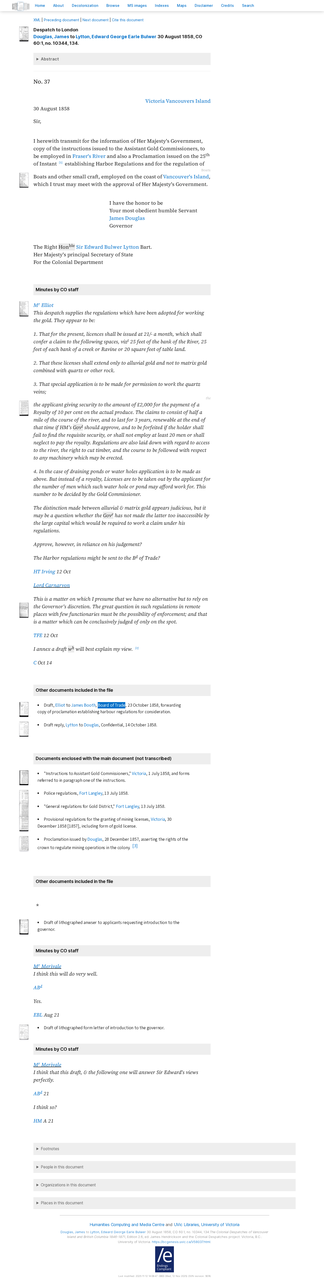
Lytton (72, 725)
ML (36, 20)
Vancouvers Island (188, 100)
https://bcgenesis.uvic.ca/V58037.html (181, 1242)
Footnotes (50, 1148)
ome (40, 5)
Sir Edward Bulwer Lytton (107, 246)
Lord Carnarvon (51, 585)
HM (37, 1120)
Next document (96, 20)
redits (227, 5)
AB (37, 987)
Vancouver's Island (186, 176)
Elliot (60, 705)
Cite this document (128, 20)
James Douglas (127, 218)
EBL (38, 1014)
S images (137, 5)
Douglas (91, 725)
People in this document (62, 1167)
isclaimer (204, 5)
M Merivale (47, 966)
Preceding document (61, 20)
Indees (162, 5)
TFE (37, 635)
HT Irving (44, 571)
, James (51, 36)
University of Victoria (220, 1224)
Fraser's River (89, 156)
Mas (182, 5)
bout (58, 5)
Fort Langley (90, 793)
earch (248, 5)
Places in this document (62, 1203)
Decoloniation (85, 5)
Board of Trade (111, 705)
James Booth (83, 705)
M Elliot (43, 305)
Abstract (50, 58)
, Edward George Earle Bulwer (116, 36)
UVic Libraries (186, 1224)
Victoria (155, 100)
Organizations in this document (68, 1185)
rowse (112, 5)
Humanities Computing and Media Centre (127, 1224)
